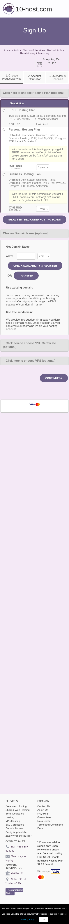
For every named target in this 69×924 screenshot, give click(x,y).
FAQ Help (43, 813)
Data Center (44, 820)
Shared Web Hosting (18, 809)
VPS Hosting (13, 820)
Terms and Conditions (50, 824)
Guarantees (44, 817)
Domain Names (15, 828)
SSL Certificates (15, 824)
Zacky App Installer (17, 832)
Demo (40, 828)
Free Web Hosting (16, 806)
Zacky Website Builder (18, 835)
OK (43, 919)
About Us (42, 809)
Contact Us (43, 806)
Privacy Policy (27, 919)
